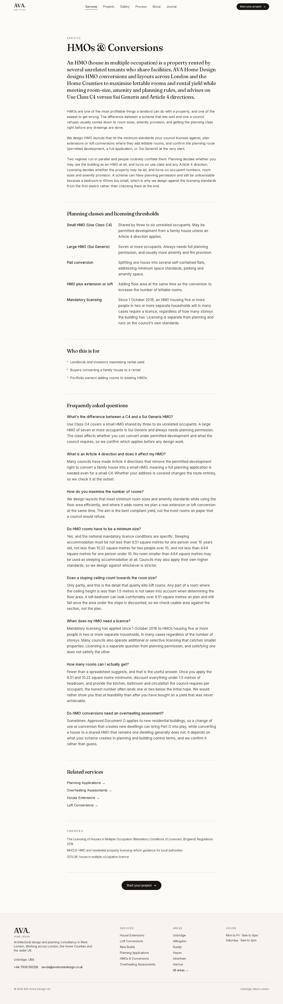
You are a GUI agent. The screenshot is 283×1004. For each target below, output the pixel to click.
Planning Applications (134, 952)
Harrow (178, 964)
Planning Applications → (86, 783)
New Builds (127, 947)
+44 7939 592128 (26, 967)
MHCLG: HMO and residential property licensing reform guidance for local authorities (125, 850)
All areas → (180, 970)
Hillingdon (179, 941)
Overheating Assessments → (89, 790)
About (156, 6)
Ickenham (179, 958)
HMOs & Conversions (134, 958)
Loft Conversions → (82, 805)
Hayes (177, 952)
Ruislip (177, 947)
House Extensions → (83, 798)
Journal (171, 6)
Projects (108, 6)
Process (141, 6)
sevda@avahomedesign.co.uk (62, 967)
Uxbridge (179, 935)
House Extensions (132, 935)
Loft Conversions (131, 941)
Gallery (125, 6)
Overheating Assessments (137, 964)
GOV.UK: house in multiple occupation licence (98, 856)
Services (91, 6)
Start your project (250, 6)
